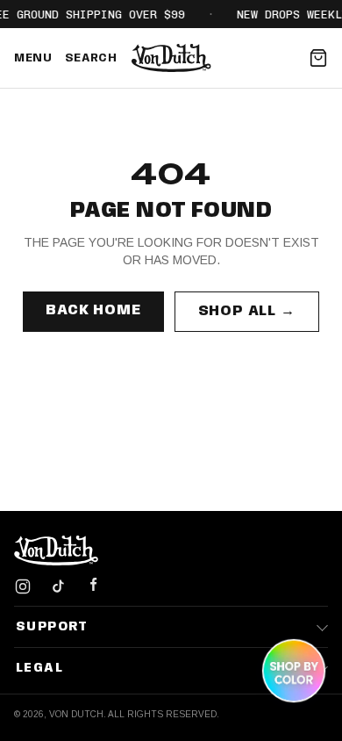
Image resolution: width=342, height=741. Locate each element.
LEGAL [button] (39, 668)
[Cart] (318, 58)
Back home (93, 310)
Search (91, 58)
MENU (33, 58)
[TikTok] (58, 586)
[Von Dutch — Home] (171, 58)
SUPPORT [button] (52, 627)
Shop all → (247, 311)
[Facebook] (93, 586)
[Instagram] (23, 586)
